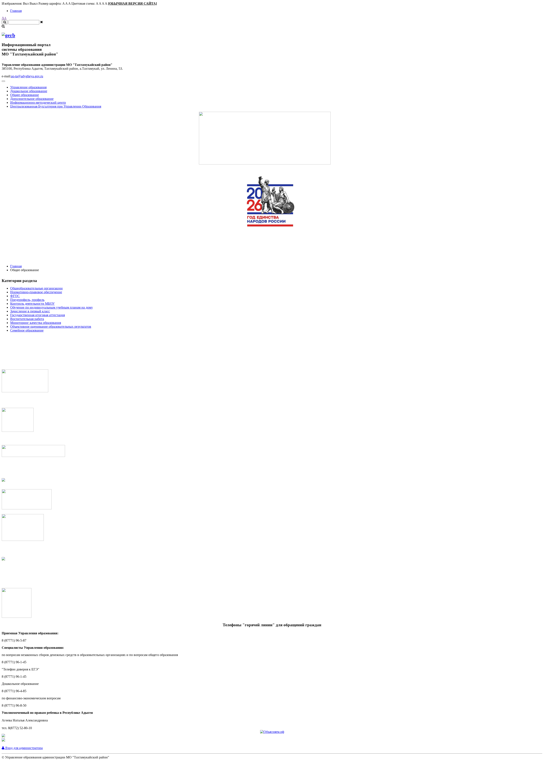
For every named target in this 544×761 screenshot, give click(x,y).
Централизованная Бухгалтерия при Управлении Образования (55, 106)
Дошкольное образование (28, 91)
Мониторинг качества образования (35, 323)
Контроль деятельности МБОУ (32, 303)
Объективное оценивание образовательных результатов (50, 326)
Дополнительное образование (32, 99)
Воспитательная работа (27, 319)
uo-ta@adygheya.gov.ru (27, 76)
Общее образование (24, 95)
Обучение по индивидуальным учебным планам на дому (51, 307)
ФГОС (15, 296)
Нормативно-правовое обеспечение (36, 292)
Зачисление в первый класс (30, 311)
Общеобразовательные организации (36, 288)
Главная (16, 11)
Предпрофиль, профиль (27, 300)
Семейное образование (27, 330)
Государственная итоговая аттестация (37, 315)
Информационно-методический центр (38, 102)
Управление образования (28, 87)
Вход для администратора (23, 748)
